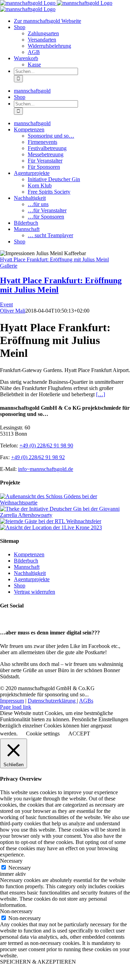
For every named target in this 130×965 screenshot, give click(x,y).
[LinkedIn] (19, 619)
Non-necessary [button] (16, 911)
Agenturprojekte (32, 579)
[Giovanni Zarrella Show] (65, 515)
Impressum (12, 701)
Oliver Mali (12, 311)
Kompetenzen (29, 554)
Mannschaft (27, 567)
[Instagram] (11, 619)
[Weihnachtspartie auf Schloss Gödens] (65, 502)
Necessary (19, 868)
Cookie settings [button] (43, 733)
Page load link (15, 707)
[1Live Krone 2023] (51, 527)
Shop (19, 585)
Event (6, 304)
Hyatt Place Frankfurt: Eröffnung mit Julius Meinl (54, 259)
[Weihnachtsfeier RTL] (50, 521)
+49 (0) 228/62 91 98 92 (38, 457)
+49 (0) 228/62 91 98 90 (46, 445)
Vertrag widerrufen (34, 592)
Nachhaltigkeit (30, 573)
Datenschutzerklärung (52, 701)
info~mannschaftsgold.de (45, 469)
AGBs (86, 701)
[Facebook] (4, 619)
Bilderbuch (26, 561)
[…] (100, 394)
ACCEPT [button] (79, 733)
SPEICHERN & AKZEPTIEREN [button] (38, 962)
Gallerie (8, 266)
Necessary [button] (11, 861)
